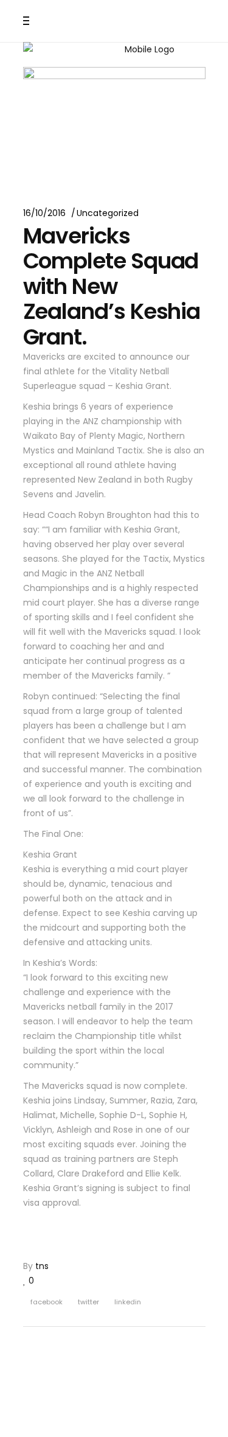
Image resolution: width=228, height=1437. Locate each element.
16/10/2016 (44, 213)
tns (42, 1266)
